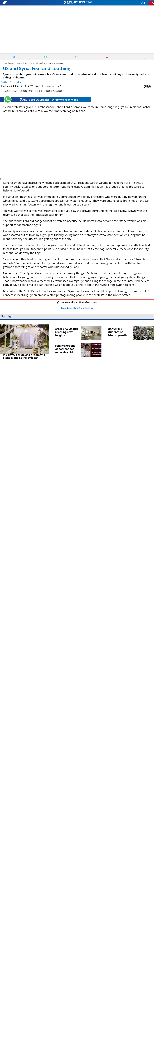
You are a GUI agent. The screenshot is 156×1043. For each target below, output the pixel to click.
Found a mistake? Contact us (77, 308)
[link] (24, 342)
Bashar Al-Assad (54, 91)
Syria (7, 91)
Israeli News (28, 63)
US (14, 91)
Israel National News (12, 63)
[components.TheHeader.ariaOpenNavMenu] (24, 2)
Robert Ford (26, 91)
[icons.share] (151, 3)
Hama (39, 91)
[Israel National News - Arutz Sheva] (78, 2)
